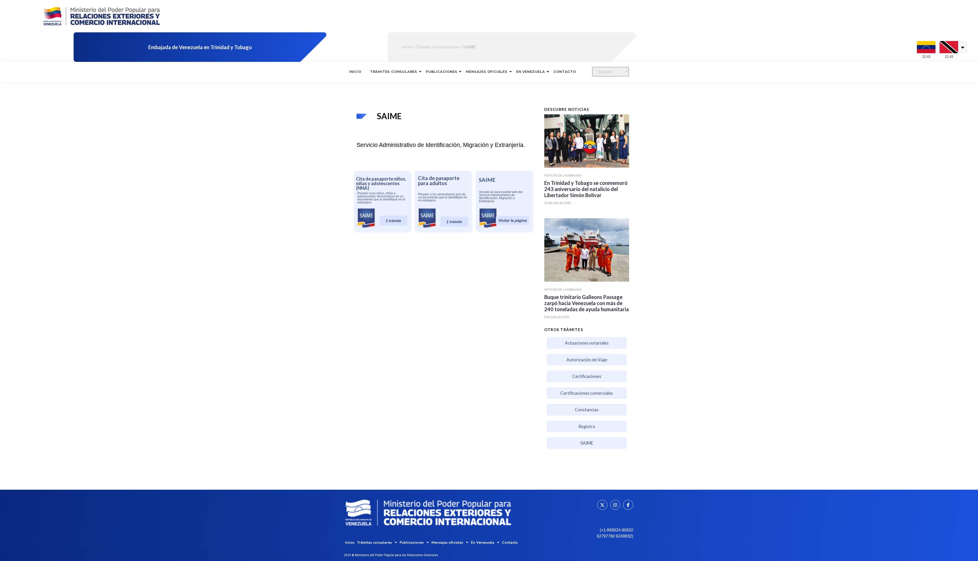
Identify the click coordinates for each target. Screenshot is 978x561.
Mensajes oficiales (486, 72)
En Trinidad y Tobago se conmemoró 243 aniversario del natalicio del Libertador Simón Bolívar (586, 189)
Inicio (406, 47)
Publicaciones (441, 72)
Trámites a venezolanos (437, 47)
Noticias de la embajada (562, 175)
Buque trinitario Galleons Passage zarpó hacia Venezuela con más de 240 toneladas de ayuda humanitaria (586, 303)
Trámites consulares (393, 72)
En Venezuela (530, 72)
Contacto (564, 72)
